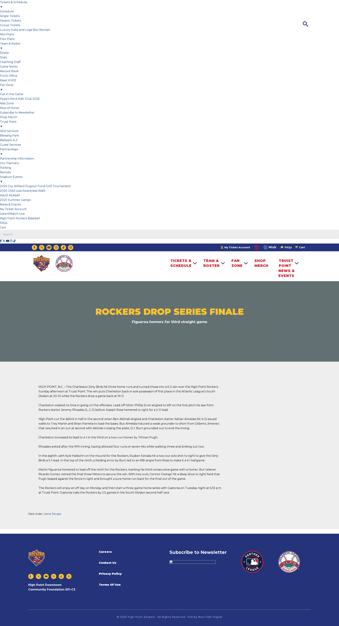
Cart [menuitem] (3, 227)
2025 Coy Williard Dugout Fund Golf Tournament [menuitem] (35, 186)
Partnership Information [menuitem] (17, 158)
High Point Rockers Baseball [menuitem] (20, 218)
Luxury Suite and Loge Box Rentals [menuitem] (25, 29)
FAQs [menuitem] (3, 223)
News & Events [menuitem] (10, 204)
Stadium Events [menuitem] (11, 179)
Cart (302, 247)
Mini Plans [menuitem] (7, 34)
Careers (105, 551)
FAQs (288, 247)
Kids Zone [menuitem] (7, 103)
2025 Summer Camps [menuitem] (15, 200)
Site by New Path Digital (205, 617)
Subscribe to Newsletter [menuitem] (17, 112)
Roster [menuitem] (4, 52)
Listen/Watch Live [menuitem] (12, 213)
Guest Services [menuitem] (10, 144)
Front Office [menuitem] (8, 75)
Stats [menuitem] (3, 57)
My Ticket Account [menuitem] (13, 209)
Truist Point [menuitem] (8, 124)
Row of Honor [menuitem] (10, 108)
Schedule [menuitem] (7, 11)
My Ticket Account (237, 247)
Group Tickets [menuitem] (10, 25)
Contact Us (107, 562)
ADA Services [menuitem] (9, 131)
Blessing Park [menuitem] (9, 135)
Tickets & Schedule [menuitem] (13, 4)
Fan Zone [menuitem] (6, 87)
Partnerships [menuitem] (9, 152)
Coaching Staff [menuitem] (10, 62)
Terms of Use (110, 584)
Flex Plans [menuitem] (7, 39)
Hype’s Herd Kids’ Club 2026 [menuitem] (20, 98)
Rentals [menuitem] (5, 172)
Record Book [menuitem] (9, 71)
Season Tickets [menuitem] (10, 20)
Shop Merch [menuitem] (8, 117)
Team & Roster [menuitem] (10, 46)
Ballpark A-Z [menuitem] (9, 140)
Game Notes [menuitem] (8, 66)
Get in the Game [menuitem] (11, 94)
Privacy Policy (110, 573)
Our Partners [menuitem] (9, 163)
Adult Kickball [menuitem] (10, 195)
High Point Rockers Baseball (53, 263)
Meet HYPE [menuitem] (8, 80)
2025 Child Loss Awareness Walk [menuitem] (22, 190)
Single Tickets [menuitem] (10, 16)
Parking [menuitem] (5, 167)
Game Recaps (52, 513)
